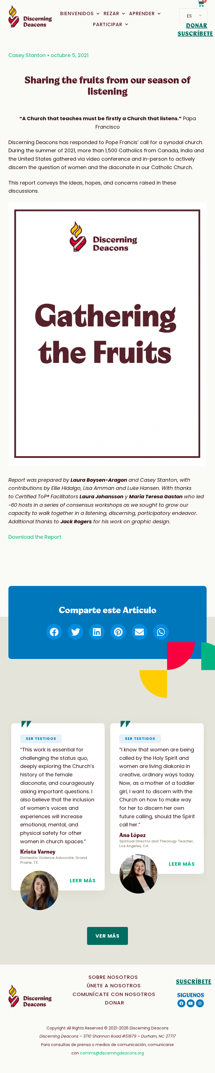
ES (189, 16)
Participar (107, 24)
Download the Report (34, 536)
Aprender (142, 13)
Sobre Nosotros (113, 977)
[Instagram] (200, 1003)
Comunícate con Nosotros (114, 994)
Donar (114, 1002)
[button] (54, 632)
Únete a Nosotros (114, 985)
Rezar (111, 13)
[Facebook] (181, 1003)
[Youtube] (191, 1003)
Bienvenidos (77, 13)
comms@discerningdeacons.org (112, 1053)
